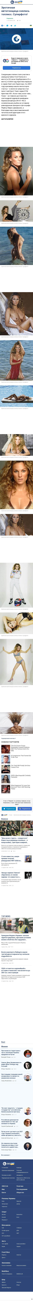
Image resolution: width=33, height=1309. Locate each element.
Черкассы (4, 1206)
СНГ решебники (6, 1235)
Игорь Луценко (6, 1069)
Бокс (18, 1217)
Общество (20, 1192)
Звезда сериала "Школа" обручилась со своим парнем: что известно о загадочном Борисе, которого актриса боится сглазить (11, 875)
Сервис (19, 1246)
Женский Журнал (6, 1287)
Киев (3, 1201)
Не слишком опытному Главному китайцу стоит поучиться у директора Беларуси (9, 1145)
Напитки (19, 1254)
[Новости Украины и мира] (4, 815)
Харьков (19, 1201)
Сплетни (19, 1282)
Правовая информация (8, 1170)
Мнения (4, 1046)
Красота (4, 1285)
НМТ (18, 1233)
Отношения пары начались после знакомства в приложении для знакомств (11, 881)
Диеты (3, 1257)
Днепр (18, 1204)
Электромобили (21, 1243)
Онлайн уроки (5, 1230)
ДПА (18, 1230)
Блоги (4, 1192)
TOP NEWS (5, 916)
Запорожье (5, 1204)
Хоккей (4, 1217)
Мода (18, 1285)
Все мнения (5, 1155)
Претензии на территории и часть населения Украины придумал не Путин (10, 1052)
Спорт (10, 815)
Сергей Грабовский (7, 1126)
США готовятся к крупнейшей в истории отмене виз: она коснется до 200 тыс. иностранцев (15, 971)
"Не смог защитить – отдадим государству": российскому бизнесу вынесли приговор (12, 1110)
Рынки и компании (6, 1265)
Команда (19, 1167)
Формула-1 (5, 1219)
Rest (3, 1042)
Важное (4, 819)
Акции (3, 1246)
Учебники (19, 1227)
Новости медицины (7, 1274)
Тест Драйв (5, 1243)
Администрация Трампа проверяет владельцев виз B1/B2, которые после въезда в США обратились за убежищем (15, 977)
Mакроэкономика (21, 1265)
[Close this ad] (32, 1299)
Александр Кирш (6, 1150)
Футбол (4, 1214)
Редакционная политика (8, 738)
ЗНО (3, 1233)
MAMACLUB (20, 1274)
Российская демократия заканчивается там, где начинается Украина (9, 1121)
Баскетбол (19, 1214)
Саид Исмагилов (6, 1081)
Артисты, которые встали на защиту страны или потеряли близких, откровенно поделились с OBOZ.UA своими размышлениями (15, 847)
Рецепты (4, 1254)
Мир (3, 1189)
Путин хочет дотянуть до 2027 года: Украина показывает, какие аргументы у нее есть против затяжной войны (12, 1133)
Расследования (22, 1189)
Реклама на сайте (6, 1175)
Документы (20, 1175)
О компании (5, 1167)
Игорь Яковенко (6, 1114)
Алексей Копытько (7, 1138)
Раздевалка (10, 18)
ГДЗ (3, 1227)
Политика (20, 1186)
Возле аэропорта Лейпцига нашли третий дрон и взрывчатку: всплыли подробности (15, 954)
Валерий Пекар (5, 1057)
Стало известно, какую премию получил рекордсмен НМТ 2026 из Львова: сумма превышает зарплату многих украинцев (11, 858)
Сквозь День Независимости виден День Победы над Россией (11, 1064)
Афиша (3, 1282)
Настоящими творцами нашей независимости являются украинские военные (11, 1076)
